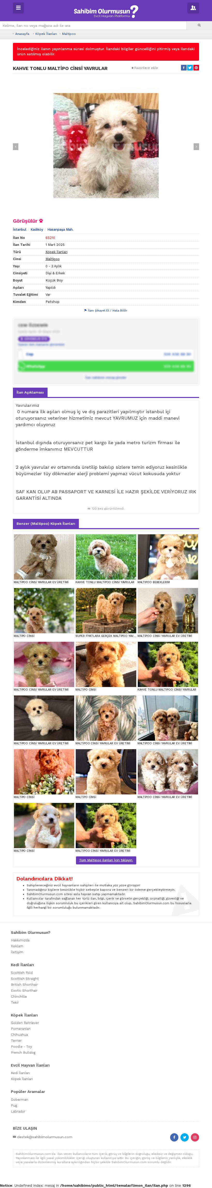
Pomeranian (21, 1029)
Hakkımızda (20, 940)
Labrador (18, 1111)
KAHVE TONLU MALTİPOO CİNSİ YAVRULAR (104, 582)
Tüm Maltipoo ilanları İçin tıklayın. (106, 860)
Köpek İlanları (46, 34)
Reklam (17, 946)
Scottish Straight (25, 979)
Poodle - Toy (21, 1047)
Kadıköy (37, 229)
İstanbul (19, 229)
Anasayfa (22, 34)
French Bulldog (23, 1052)
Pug (14, 1105)
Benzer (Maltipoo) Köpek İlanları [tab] (46, 523)
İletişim (17, 952)
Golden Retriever (25, 1023)
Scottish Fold (22, 973)
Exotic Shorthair (24, 990)
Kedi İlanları (20, 1073)
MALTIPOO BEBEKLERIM (154, 582)
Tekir (15, 1002)
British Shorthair (24, 985)
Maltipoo (69, 34)
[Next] (196, 146)
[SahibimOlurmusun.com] (106, 11)
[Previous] (15, 146)
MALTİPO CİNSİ (24, 636)
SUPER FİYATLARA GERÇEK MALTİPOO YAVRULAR (108, 636)
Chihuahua (19, 1035)
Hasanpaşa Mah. (60, 229)
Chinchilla (19, 996)
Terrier (16, 1041)
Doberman (19, 1099)
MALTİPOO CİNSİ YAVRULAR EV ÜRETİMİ (41, 582)
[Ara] (199, 25)
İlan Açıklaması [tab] (30, 392)
